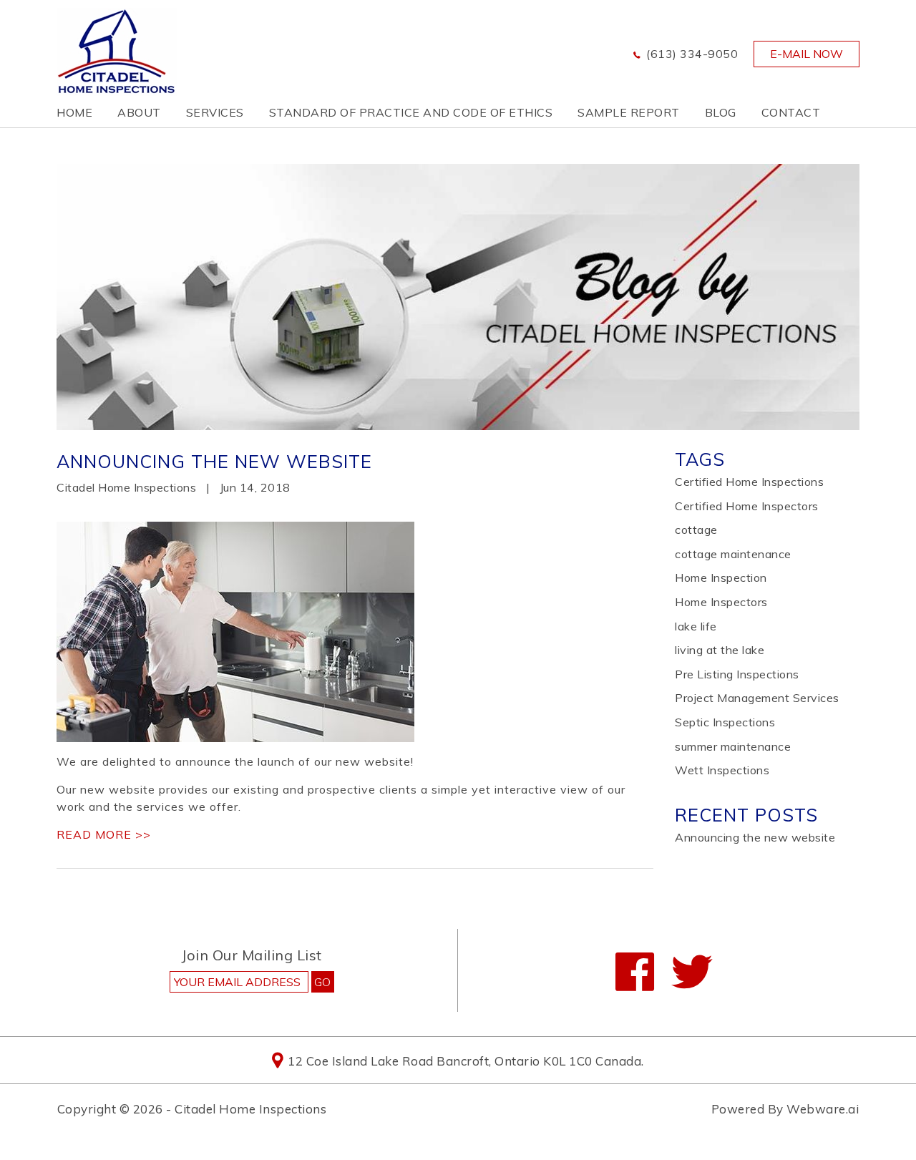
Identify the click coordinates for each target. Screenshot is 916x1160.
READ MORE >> (104, 834)
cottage (696, 529)
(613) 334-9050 (692, 54)
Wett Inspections (722, 770)
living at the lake (719, 650)
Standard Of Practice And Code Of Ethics (411, 112)
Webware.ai (822, 1108)
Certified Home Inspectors (747, 506)
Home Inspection (721, 577)
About (139, 112)
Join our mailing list (251, 956)
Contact (791, 112)
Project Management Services (757, 698)
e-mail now (806, 54)
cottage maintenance (733, 554)
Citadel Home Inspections (250, 1108)
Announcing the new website (214, 461)
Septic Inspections (725, 722)
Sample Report (629, 112)
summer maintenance (733, 746)
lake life (696, 626)
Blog (720, 112)
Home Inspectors (721, 602)
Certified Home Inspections (749, 481)
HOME (74, 112)
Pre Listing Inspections (737, 674)
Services (215, 112)
